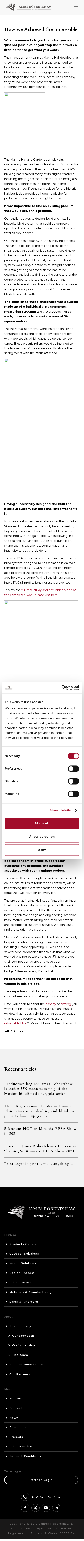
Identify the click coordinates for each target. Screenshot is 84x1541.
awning (66, 1004)
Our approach (23, 1335)
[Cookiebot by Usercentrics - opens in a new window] (61, 687)
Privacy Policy (20, 1446)
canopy (51, 1004)
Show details (60, 810)
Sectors (15, 1398)
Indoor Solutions (22, 1263)
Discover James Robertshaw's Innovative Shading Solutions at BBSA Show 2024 (40, 1149)
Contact (15, 1408)
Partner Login (41, 1480)
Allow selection (42, 836)
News (13, 1417)
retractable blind (15, 1023)
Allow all (42, 823)
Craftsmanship (23, 1345)
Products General (23, 1244)
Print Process (20, 1282)
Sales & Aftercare (23, 1301)
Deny (42, 849)
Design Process (22, 1272)
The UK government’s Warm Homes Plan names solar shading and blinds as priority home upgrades (39, 1111)
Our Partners (19, 1374)
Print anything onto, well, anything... (38, 1163)
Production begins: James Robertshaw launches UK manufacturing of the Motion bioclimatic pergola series (38, 1088)
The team (20, 1354)
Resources (18, 1427)
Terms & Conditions (25, 1456)
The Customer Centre (26, 1364)
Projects (16, 1437)
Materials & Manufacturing (30, 1292)
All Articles (14, 1031)
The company (20, 1326)
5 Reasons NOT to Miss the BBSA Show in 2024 (40, 1131)
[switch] (73, 768)
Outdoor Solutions (24, 1253)
